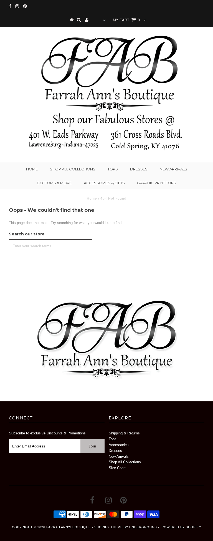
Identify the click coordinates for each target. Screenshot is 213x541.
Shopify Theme (108, 527)
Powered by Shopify (181, 527)
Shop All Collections (72, 169)
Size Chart (117, 468)
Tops (113, 169)
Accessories (119, 445)
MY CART (126, 20)
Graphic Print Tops (156, 183)
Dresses (139, 169)
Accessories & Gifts (104, 183)
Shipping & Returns (124, 433)
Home (32, 169)
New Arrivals (173, 169)
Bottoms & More (54, 183)
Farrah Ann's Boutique (68, 527)
